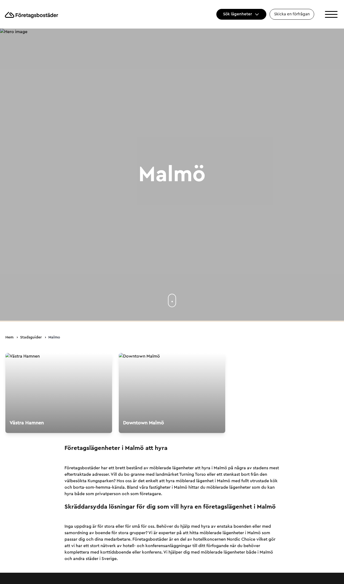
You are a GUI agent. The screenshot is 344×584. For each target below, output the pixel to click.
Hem (9, 337)
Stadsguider (31, 337)
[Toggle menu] (331, 14)
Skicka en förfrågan (292, 14)
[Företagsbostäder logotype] (31, 14)
